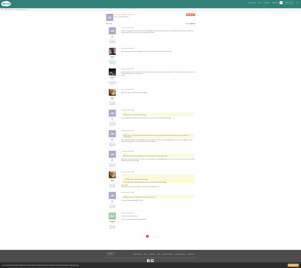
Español (110, 253)
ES (297, 3)
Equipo (145, 254)
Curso (259, 3)
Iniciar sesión (289, 3)
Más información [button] (74, 265)
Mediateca (275, 3)
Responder (191, 14)
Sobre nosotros (137, 254)
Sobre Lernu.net (9, 9)
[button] (281, 2)
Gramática (267, 3)
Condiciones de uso (180, 254)
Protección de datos (167, 254)
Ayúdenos (152, 254)
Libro (158, 254)
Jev (117, 17)
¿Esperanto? (251, 3)
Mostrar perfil (112, 40)
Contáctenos (190, 254)
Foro (2, 9)
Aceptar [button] (293, 265)
